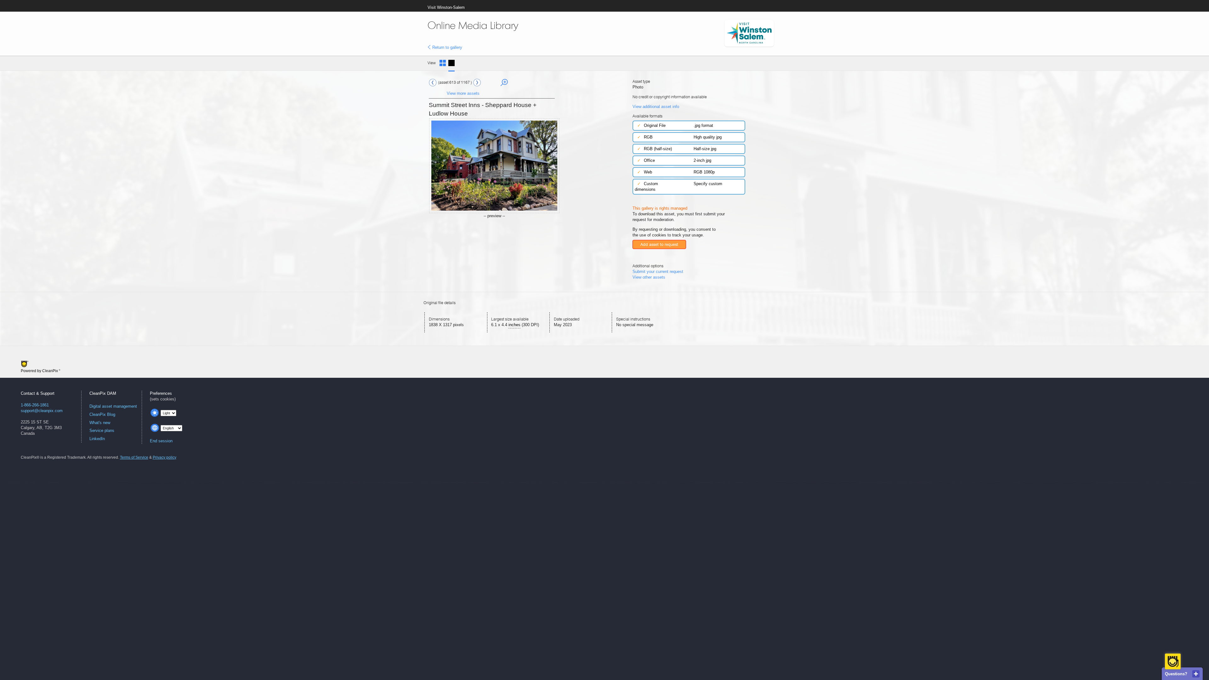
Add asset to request (659, 244)
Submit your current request (658, 271)
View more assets (463, 93)
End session (161, 441)
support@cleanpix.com (42, 410)
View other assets (649, 277)
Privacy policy (164, 457)
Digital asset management (113, 406)
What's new (99, 422)
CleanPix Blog (102, 414)
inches (514, 324)
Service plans (101, 430)
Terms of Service (134, 457)
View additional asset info (656, 106)
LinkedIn (97, 438)
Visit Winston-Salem (446, 7)
